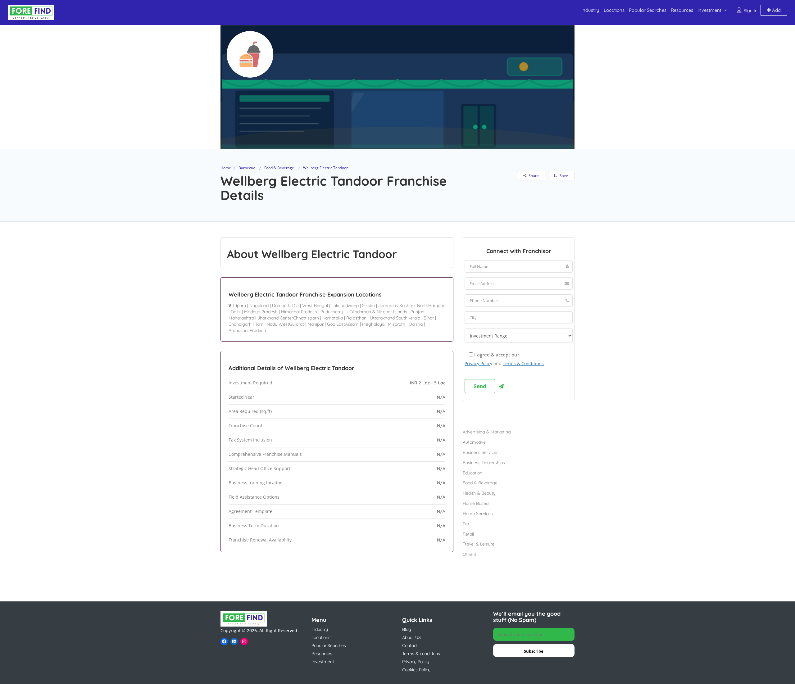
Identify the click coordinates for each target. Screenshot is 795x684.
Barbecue (246, 167)
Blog (406, 629)
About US (411, 637)
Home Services (478, 513)
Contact (410, 645)
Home (225, 167)
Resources (682, 10)
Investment (709, 10)
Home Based (475, 503)
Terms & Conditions (523, 363)
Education (472, 473)
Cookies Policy (416, 670)
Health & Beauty (479, 493)
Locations (614, 10)
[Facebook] (224, 641)
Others (469, 554)
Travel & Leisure (478, 544)
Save (563, 175)
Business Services (480, 452)
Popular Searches (647, 10)
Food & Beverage (279, 167)
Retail (468, 534)
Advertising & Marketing (487, 432)
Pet (466, 524)
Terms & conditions (421, 653)
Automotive (474, 442)
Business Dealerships (484, 462)
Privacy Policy (478, 363)
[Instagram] (244, 641)
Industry (590, 10)
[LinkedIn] (234, 641)
